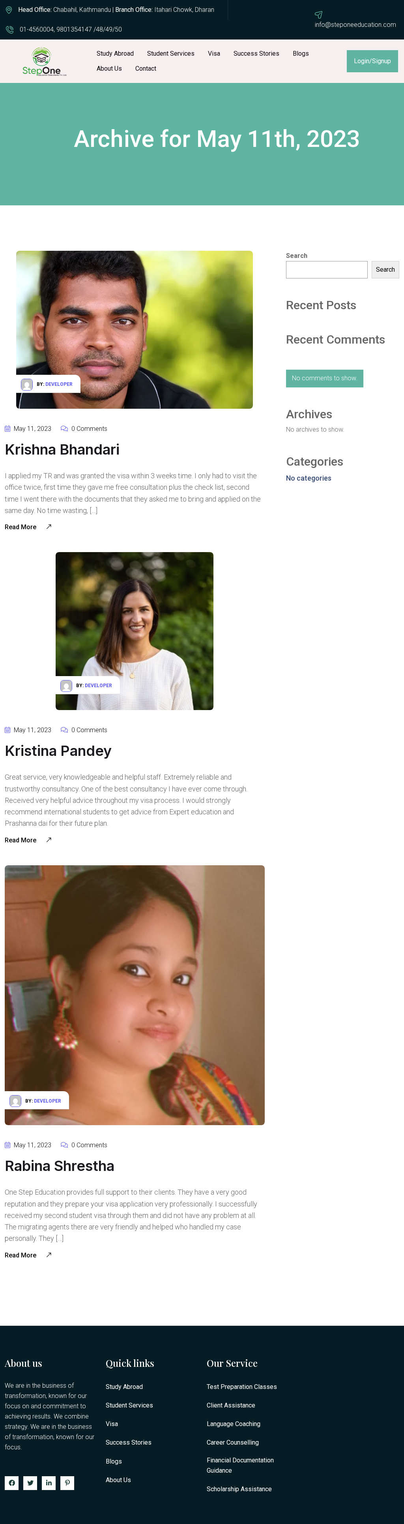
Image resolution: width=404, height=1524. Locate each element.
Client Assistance (231, 1405)
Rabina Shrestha (59, 1165)
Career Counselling (233, 1442)
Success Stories (256, 53)
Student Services (171, 53)
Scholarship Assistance (239, 1489)
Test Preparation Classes (242, 1387)
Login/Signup (372, 61)
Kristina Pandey (58, 750)
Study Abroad (115, 53)
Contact (145, 68)
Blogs (301, 53)
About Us (109, 68)
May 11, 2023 (31, 428)
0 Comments (88, 428)
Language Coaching (233, 1424)
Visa (214, 53)
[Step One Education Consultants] (45, 61)
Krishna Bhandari (62, 449)
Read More (21, 527)
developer (59, 384)
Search (385, 269)
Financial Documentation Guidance (240, 1465)
